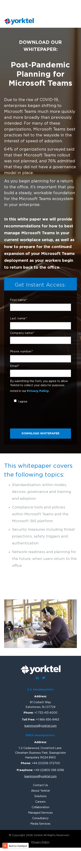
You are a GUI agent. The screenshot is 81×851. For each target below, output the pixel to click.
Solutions (40, 796)
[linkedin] (37, 679)
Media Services (40, 824)
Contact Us (40, 785)
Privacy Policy (40, 842)
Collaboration (40, 807)
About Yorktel (40, 790)
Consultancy (40, 818)
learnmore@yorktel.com (40, 726)
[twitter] (43, 679)
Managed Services (40, 812)
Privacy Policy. (38, 391)
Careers (40, 801)
